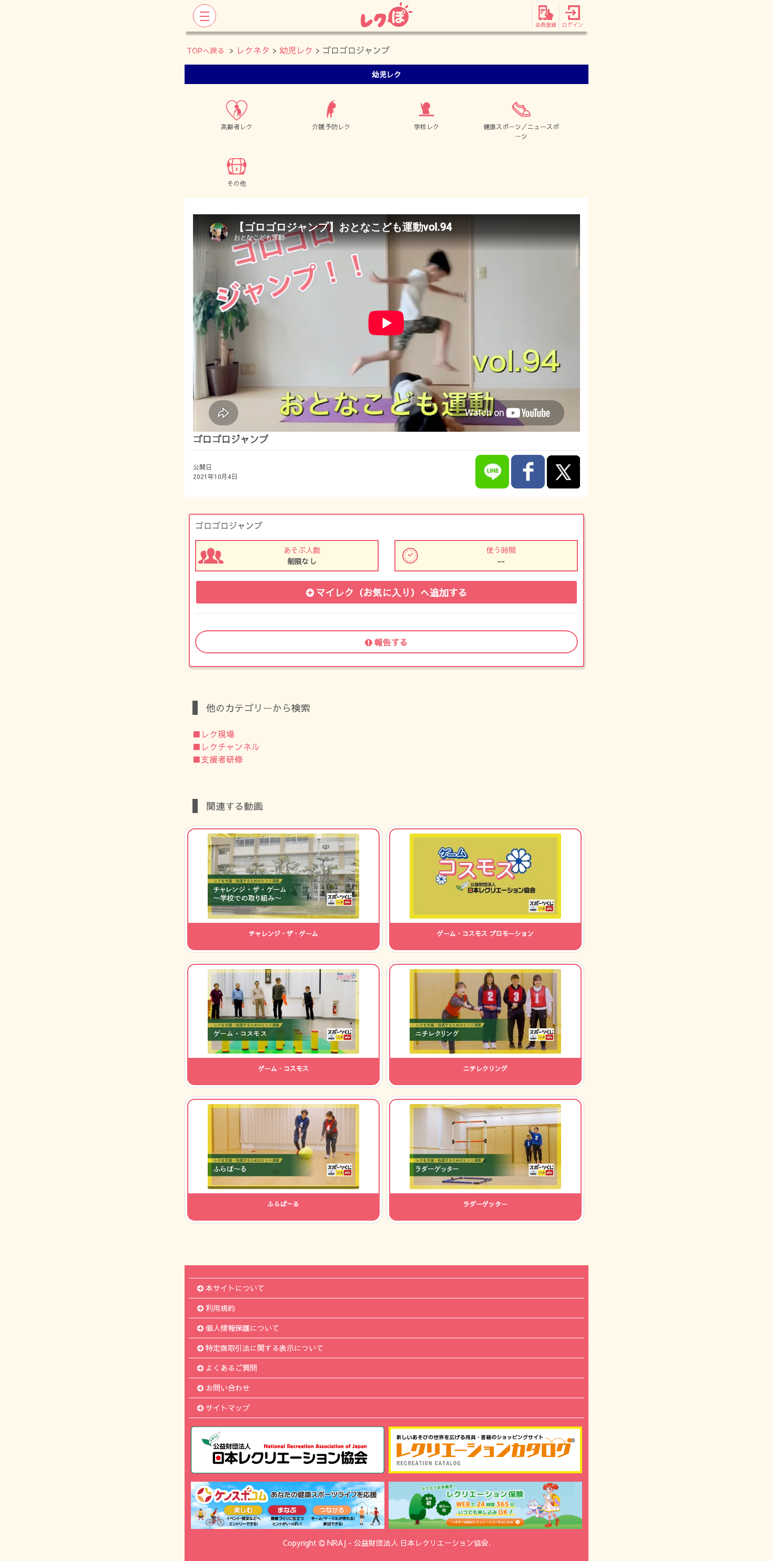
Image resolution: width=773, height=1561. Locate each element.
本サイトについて (235, 1288)
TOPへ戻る (206, 50)
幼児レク (296, 50)
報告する (391, 642)
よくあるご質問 (231, 1367)
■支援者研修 (217, 759)
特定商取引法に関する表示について (264, 1348)
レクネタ (253, 50)
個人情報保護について (242, 1328)
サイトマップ (228, 1407)
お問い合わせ (228, 1387)
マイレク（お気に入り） (391, 592)
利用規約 (220, 1308)
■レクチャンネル (226, 746)
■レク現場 (213, 734)
